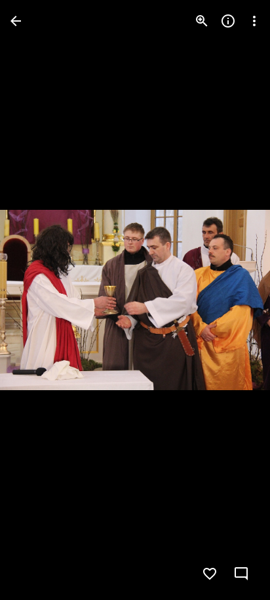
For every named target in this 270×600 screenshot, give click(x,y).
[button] (36, 300)
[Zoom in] (202, 21)
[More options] (254, 21)
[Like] (210, 574)
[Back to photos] (15, 21)
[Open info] (228, 21)
